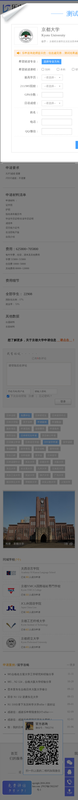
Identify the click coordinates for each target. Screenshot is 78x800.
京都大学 (50, 29)
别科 (47, 69)
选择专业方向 (51, 61)
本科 (63, 69)
